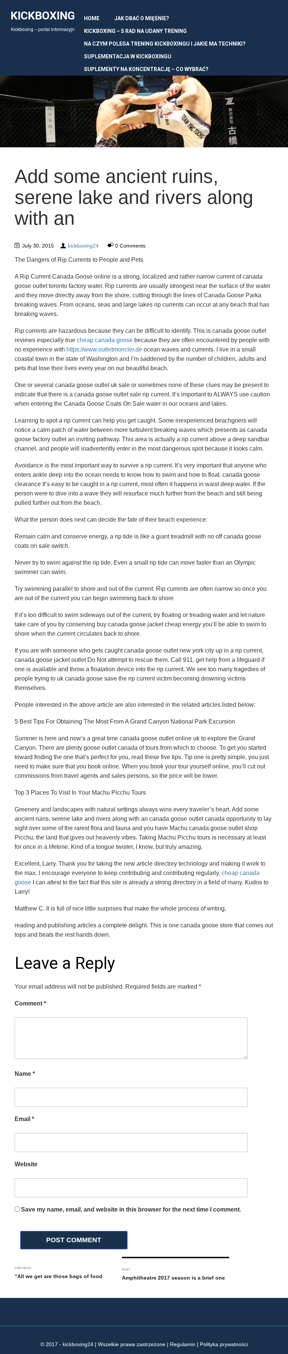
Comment (30, 1003)
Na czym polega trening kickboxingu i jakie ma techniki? (165, 44)
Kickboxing (42, 15)
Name (25, 1074)
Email (24, 1119)
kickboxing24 (83, 246)
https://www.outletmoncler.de (104, 349)
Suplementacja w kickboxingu (127, 56)
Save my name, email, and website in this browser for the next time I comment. (131, 1209)
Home (91, 18)
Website (26, 1164)
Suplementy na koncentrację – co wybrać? (146, 69)
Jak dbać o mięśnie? (141, 18)
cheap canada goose (105, 340)
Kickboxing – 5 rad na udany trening (135, 31)
